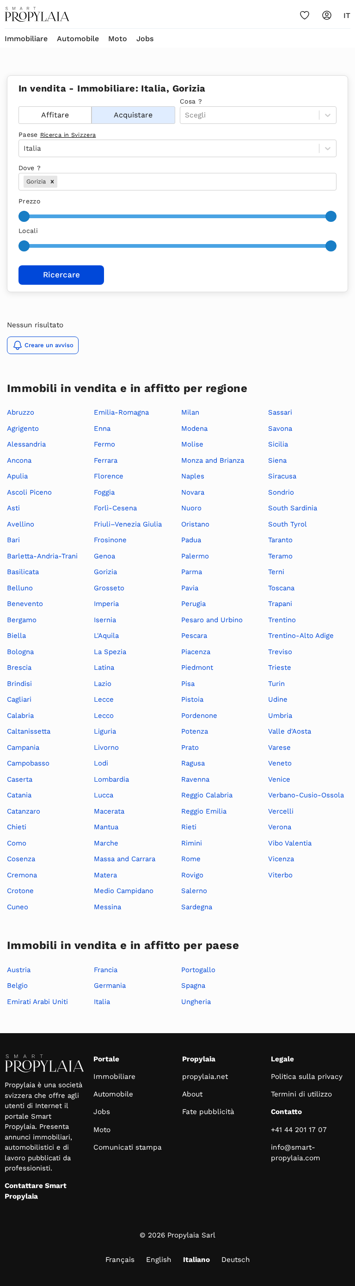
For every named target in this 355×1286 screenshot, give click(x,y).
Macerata (109, 811)
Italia (102, 1002)
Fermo (104, 444)
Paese (57, 134)
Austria (19, 970)
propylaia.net (205, 1076)
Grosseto (109, 588)
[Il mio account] (326, 15)
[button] (52, 182)
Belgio (17, 985)
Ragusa (193, 763)
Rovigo (192, 875)
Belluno (20, 588)
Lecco (104, 715)
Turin (276, 684)
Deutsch (235, 1259)
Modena (194, 428)
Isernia (105, 620)
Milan (190, 412)
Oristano (195, 524)
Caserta (19, 779)
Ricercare (61, 274)
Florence (108, 476)
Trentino (282, 620)
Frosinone (110, 540)
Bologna (20, 652)
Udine (278, 699)
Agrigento (23, 428)
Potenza (194, 731)
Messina (107, 907)
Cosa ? (191, 101)
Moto (117, 38)
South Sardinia (292, 508)
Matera (105, 875)
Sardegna (196, 907)
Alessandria (26, 444)
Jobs (144, 38)
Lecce (104, 699)
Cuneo (17, 907)
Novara (192, 492)
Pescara (194, 635)
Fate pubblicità (208, 1112)
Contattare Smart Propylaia (36, 1191)
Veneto (280, 763)
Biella (16, 635)
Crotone (20, 891)
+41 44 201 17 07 (299, 1130)
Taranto (280, 540)
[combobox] (60, 182)
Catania (19, 795)
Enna (102, 428)
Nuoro (191, 508)
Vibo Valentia (290, 843)
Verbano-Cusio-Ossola (306, 795)
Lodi (101, 763)
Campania (23, 747)
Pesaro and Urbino (212, 620)
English (158, 1259)
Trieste (279, 667)
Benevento (25, 604)
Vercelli (281, 811)
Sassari (280, 412)
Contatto (286, 1112)
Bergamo (22, 620)
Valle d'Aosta (289, 731)
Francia (105, 970)
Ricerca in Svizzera (68, 134)
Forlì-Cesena (115, 508)
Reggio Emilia (203, 811)
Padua (191, 540)
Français (120, 1259)
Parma (191, 572)
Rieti (188, 827)
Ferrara (105, 460)
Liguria (105, 731)
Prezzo (29, 201)
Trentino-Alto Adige (301, 635)
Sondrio (281, 492)
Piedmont (197, 667)
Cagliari (19, 699)
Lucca (103, 795)
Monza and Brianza (212, 460)
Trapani (280, 604)
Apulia (17, 476)
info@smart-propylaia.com (295, 1152)
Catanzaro (23, 811)
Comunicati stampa (127, 1147)
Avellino (20, 524)
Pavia (189, 588)
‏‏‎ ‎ (19, 101)
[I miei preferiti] (304, 15)
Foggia (104, 492)
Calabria (20, 715)
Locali (28, 230)
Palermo (195, 556)
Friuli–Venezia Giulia (128, 524)
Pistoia (192, 699)
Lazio (102, 684)
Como (16, 843)
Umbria (280, 715)
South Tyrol (287, 524)
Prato (190, 747)
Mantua (106, 827)
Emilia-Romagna (121, 412)
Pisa (188, 684)
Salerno (194, 891)
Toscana (281, 588)
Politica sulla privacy (307, 1076)
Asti (13, 508)
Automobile (78, 38)
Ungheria (196, 1002)
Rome (191, 859)
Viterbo (280, 875)
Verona (279, 827)
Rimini (191, 843)
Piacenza (195, 652)
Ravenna (195, 779)
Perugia (193, 604)
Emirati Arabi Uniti (37, 1002)
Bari (13, 540)
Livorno (106, 747)
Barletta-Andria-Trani (42, 556)
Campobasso (28, 763)
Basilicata (23, 572)
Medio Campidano (123, 891)
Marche (106, 843)
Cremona (22, 875)
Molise (192, 444)
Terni (276, 572)
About (192, 1094)
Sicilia (278, 444)
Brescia (19, 667)
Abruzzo (20, 412)
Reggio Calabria (207, 795)
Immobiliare (26, 38)
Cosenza (21, 859)
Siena (277, 460)
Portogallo (198, 970)
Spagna (193, 985)
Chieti (16, 827)
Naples (192, 476)
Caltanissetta (28, 731)
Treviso (280, 652)
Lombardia (111, 779)
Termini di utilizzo (301, 1094)
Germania (110, 985)
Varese (279, 747)
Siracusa (282, 476)
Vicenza (281, 859)
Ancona (19, 460)
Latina (104, 667)
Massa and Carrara (124, 859)
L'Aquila (106, 635)
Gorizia (105, 572)
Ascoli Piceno (29, 492)
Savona (280, 428)
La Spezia (110, 652)
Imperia (106, 604)
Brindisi (19, 684)
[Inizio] (37, 14)
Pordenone (199, 715)
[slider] (24, 216)
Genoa (104, 556)
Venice (279, 779)
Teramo (280, 556)
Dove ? (29, 167)
